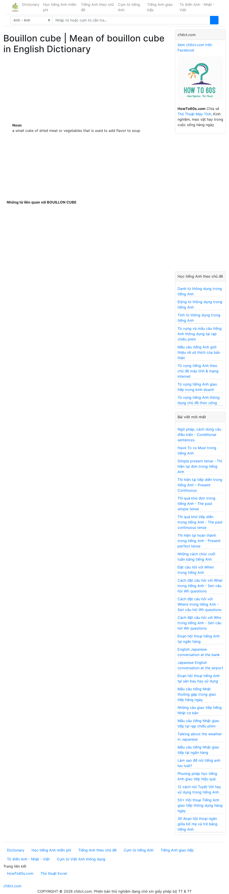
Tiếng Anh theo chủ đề (97, 7)
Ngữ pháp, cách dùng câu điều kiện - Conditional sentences (199, 434)
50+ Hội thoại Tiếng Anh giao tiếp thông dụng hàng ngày (200, 805)
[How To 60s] (200, 81)
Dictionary (30, 4)
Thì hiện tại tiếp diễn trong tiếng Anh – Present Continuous (200, 485)
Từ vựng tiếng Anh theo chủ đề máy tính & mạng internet (198, 371)
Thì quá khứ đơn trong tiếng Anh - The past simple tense (196, 503)
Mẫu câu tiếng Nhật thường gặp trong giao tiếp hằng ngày (197, 694)
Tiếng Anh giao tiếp (160, 7)
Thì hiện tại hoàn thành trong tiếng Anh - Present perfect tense (199, 540)
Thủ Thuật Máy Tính (194, 114)
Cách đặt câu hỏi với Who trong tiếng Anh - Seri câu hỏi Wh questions (199, 622)
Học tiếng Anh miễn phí (59, 7)
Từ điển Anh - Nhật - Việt (197, 7)
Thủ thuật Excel (53, 873)
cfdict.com (12, 886)
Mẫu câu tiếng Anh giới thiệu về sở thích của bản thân (199, 352)
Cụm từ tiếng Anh (129, 7)
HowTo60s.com (20, 873)
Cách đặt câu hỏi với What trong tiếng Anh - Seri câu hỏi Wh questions (200, 585)
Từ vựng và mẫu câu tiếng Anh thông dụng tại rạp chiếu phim (200, 333)
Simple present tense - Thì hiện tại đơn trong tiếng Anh (200, 466)
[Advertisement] (86, 87)
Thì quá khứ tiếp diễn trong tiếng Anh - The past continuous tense (200, 522)
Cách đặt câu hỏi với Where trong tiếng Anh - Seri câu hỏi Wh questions (199, 604)
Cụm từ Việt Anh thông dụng (81, 859)
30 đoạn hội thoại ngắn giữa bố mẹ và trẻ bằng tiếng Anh (197, 824)
